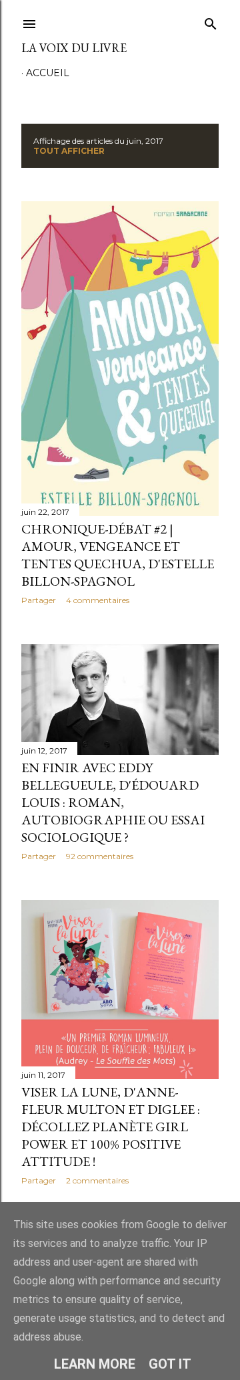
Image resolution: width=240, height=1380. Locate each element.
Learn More (94, 1364)
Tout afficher (69, 151)
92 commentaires (99, 856)
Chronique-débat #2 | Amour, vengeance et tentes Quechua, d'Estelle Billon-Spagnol (117, 555)
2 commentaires (97, 1180)
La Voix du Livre (74, 47)
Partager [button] (38, 600)
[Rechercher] (211, 21)
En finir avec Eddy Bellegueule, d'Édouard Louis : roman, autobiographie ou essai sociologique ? (113, 802)
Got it (170, 1364)
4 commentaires (97, 600)
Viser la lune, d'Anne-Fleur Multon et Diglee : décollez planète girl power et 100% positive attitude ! (110, 1126)
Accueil (47, 73)
